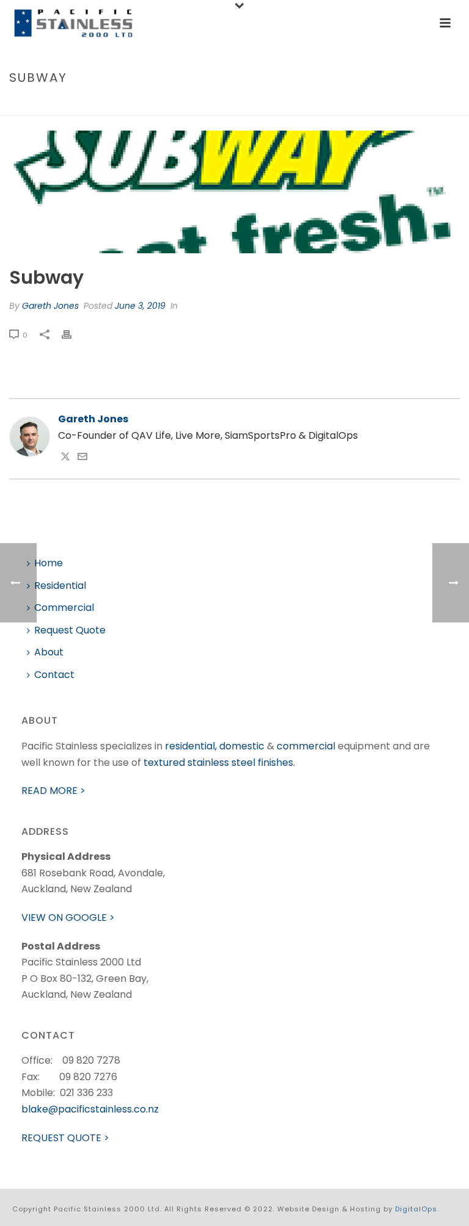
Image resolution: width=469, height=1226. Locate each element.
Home (398, 103)
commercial (306, 746)
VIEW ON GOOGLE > (68, 917)
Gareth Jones (50, 306)
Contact (54, 675)
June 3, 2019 (140, 306)
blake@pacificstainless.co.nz (90, 1109)
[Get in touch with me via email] (82, 458)
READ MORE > (53, 791)
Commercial (64, 607)
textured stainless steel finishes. (219, 762)
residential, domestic (214, 746)
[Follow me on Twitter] (65, 458)
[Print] (73, 334)
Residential (60, 586)
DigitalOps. (417, 1209)
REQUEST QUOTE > (65, 1138)
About (49, 652)
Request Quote (70, 630)
